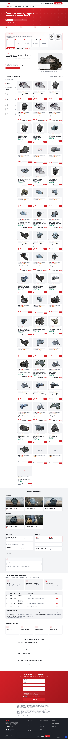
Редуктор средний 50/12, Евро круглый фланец (39, 351)
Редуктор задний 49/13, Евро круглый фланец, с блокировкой (55, 223)
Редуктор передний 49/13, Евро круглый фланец (24, 180)
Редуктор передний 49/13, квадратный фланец (38, 94)
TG (10, 729)
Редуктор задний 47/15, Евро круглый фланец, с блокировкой (24, 287)
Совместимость (24, 120)
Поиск (11, 6)
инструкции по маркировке (55, 586)
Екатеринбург (18, 566)
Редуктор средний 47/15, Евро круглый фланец (24, 394)
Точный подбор (9, 19)
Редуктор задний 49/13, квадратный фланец (22, 116)
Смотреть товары (20, 48)
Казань (8, 566)
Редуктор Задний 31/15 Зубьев (11, 508)
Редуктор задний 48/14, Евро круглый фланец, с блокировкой (55, 266)
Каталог (7, 6)
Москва (23, 566)
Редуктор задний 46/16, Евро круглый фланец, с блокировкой (24, 330)
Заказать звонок (58, 3)
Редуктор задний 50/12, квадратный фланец (53, 94)
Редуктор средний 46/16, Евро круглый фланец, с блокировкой (55, 416)
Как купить (32, 6)
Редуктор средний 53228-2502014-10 (54, 458)
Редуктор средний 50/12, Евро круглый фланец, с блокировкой (39, 373)
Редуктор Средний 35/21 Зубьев (11, 526)
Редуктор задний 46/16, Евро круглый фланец (39, 308)
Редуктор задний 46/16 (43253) (24, 372)
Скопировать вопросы (28, 48)
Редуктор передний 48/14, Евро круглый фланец (24, 223)
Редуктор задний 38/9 (53, 436)
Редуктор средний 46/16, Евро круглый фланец (39, 416)
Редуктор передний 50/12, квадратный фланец (23, 94)
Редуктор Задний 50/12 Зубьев (50, 508)
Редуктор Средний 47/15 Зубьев (31, 526)
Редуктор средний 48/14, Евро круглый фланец (54, 373)
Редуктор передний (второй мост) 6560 (38, 458)
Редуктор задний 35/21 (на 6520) (55, 136)
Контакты (27, 6)
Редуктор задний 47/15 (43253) (55, 329)
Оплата (19, 6)
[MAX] (8, 730)
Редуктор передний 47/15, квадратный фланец (54, 116)
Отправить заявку (34, 699)
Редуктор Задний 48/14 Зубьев (31, 508)
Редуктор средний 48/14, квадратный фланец (38, 287)
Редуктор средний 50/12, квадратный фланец (23, 244)
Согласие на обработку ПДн (58, 736)
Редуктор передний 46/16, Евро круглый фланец (39, 266)
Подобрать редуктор (11, 48)
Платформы (42, 726)
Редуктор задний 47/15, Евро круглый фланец (54, 244)
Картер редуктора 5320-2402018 (24, 479)
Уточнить (61, 440)
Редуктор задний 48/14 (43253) (39, 329)
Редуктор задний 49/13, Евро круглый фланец (54, 201)
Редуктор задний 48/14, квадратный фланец (22, 137)
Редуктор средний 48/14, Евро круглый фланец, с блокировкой (55, 394)
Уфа (10, 566)
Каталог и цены (17, 19)
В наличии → (57, 595)
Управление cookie (59, 737)
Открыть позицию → (9, 509)
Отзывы (23, 6)
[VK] (6, 730)
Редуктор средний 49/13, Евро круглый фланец (55, 351)
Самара (14, 566)
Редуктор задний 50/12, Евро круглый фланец (23, 201)
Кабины (41, 724)
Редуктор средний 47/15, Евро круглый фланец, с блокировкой (24, 416)
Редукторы (42, 729)
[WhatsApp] (13, 730)
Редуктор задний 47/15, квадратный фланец (37, 137)
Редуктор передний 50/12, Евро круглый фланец (55, 158)
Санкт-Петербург (27, 566)
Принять (47, 736)
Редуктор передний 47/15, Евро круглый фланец (39, 201)
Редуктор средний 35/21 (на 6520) (38, 437)
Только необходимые (40, 736)
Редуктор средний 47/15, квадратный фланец (53, 287)
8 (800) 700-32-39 (59, 0)
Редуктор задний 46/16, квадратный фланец (53, 180)
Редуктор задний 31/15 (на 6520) (24, 157)
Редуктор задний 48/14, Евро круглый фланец (38, 244)
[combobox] (24, 564)
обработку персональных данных (31, 696)
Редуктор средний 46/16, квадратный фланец (23, 351)
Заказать (30, 120)
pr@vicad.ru (54, 0)
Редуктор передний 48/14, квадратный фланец (38, 116)
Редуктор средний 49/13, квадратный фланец (23, 266)
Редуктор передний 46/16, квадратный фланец (38, 180)
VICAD (8, 3)
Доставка (15, 6)
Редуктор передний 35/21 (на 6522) (39, 158)
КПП (40, 731)
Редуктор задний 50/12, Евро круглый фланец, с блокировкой (39, 223)
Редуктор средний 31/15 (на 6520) (23, 437)
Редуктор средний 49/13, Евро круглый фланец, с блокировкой (39, 394)
